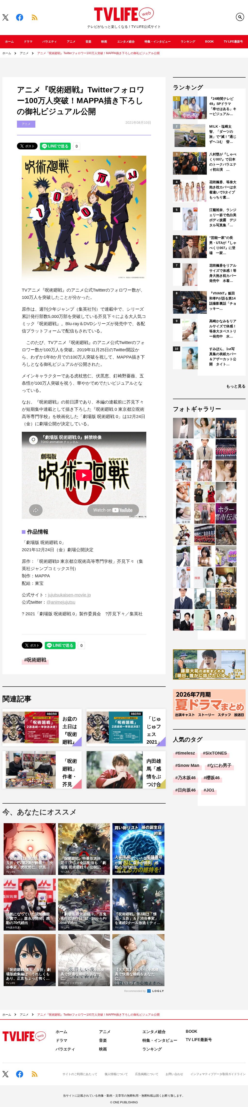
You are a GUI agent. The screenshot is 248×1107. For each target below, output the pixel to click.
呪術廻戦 (36, 659)
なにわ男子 (221, 765)
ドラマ (28, 41)
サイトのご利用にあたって (79, 1074)
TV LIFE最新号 (233, 41)
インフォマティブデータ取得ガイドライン (218, 1074)
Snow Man (188, 765)
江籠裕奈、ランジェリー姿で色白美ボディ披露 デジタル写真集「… (222, 217)
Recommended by (135, 991)
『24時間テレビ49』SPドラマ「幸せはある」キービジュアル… (222, 106)
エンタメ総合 (126, 41)
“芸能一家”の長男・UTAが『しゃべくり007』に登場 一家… (222, 245)
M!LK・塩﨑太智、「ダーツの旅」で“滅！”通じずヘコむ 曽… (222, 134)
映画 (104, 41)
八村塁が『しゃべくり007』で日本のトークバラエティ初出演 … (222, 161)
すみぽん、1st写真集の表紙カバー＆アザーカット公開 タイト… (222, 356)
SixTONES (216, 753)
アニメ (71, 41)
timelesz (186, 753)
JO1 (210, 790)
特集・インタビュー (158, 41)
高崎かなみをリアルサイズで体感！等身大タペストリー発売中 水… (222, 328)
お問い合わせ (174, 1074)
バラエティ (49, 41)
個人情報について (116, 1074)
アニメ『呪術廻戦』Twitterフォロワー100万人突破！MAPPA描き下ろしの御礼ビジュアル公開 (98, 53)
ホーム (9, 41)
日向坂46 (187, 790)
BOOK (209, 41)
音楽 (88, 41)
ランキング (188, 41)
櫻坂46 (213, 777)
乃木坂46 (187, 777)
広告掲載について (146, 1074)
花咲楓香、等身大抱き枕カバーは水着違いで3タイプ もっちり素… (223, 189)
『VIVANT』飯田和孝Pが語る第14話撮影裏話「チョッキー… (222, 300)
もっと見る (236, 386)
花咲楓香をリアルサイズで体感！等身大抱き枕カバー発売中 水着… (222, 273)
